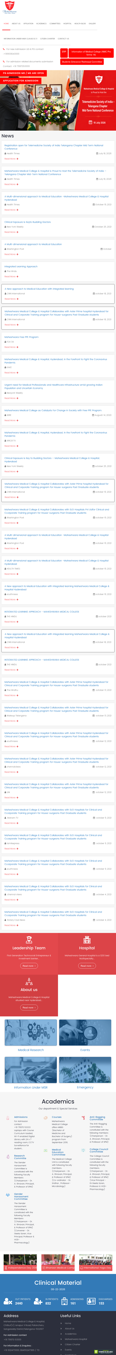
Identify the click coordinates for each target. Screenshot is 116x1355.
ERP (64, 51)
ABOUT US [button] (16, 23)
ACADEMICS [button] (41, 23)
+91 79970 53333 (22, 1127)
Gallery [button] (92, 23)
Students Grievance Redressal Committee (82, 61)
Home (68, 1323)
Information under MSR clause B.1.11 (20, 38)
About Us (69, 1328)
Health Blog (80, 23)
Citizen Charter (47, 38)
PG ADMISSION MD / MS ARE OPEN (23, 73)
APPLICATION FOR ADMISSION (20, 81)
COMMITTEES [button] (55, 23)
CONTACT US (63, 38)
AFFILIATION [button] (28, 23)
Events (68, 1349)
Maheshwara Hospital (76, 1339)
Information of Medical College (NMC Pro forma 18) (91, 53)
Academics (70, 1334)
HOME (6, 23)
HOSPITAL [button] (67, 23)
